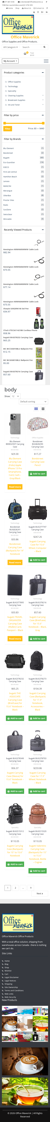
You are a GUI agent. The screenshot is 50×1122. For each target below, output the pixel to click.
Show (7, 396)
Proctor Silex (8, 200)
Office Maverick (25, 37)
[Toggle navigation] (46, 61)
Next (39, 893)
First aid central (10, 172)
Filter (8, 128)
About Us (27, 8)
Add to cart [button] (39, 473)
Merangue (7, 190)
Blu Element (8, 148)
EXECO (6, 167)
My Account (9, 61)
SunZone (7, 209)
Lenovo (6, 181)
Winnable (7, 219)
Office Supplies (37, 437)
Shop (17, 8)
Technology (15, 437)
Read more (15, 486)
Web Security (10, 997)
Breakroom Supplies (16, 100)
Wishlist (8, 970)
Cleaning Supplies (15, 95)
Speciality (15, 827)
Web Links (9, 994)
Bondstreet (8, 153)
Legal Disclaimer (12, 977)
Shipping (8, 984)
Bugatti (6, 158)
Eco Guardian (9, 162)
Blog (6, 964)
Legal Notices (10, 980)
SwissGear (7, 214)
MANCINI (7, 186)
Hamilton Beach (10, 176)
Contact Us (39, 8)
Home (10, 8)
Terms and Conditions (14, 990)
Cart (6, 974)
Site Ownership (11, 987)
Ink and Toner (14, 105)
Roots (5, 205)
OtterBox (7, 195)
